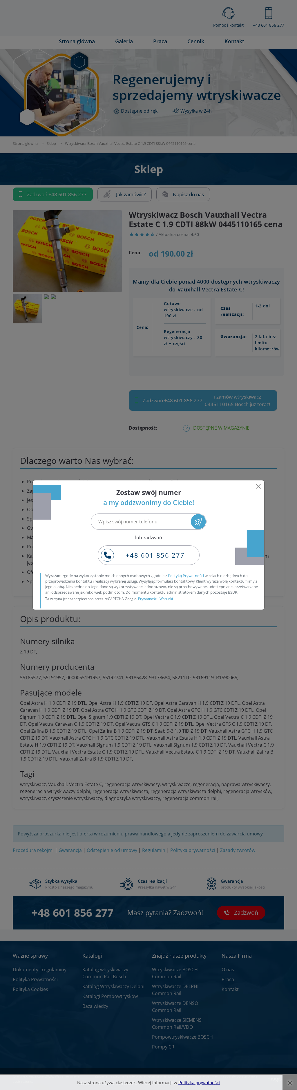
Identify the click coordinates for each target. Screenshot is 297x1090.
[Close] (258, 486)
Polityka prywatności (199, 1082)
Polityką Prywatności (186, 575)
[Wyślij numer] (198, 521)
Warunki (166, 598)
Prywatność (147, 598)
